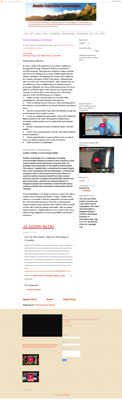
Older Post (69, 299)
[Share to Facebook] (30, 279)
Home (26, 33)
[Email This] (25, 279)
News (31, 33)
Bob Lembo (39, 275)
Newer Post (30, 299)
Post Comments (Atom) (45, 305)
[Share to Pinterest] (31, 279)
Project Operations (55, 33)
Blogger (66, 395)
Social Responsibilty (82, 33)
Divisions (45, 33)
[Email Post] (70, 275)
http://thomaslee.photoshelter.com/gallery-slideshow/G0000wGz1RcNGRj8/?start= (40, 346)
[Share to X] (28, 279)
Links (96, 33)
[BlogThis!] (27, 279)
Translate (86, 191)
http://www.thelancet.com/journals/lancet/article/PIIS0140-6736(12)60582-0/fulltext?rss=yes (48, 271)
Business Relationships (69, 33)
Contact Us (66, 325)
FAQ (91, 33)
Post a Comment (34, 290)
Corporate (38, 33)
